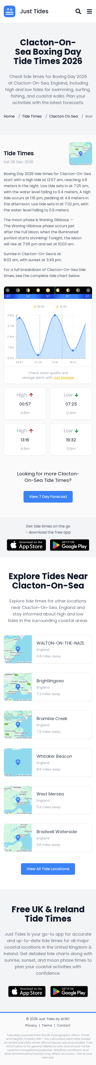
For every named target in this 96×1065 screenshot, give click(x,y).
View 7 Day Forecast (48, 496)
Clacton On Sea (63, 116)
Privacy (31, 1025)
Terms (47, 1025)
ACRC (65, 1019)
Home (9, 116)
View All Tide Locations (48, 869)
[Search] (78, 11)
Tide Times (32, 116)
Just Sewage (63, 377)
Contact (64, 1025)
